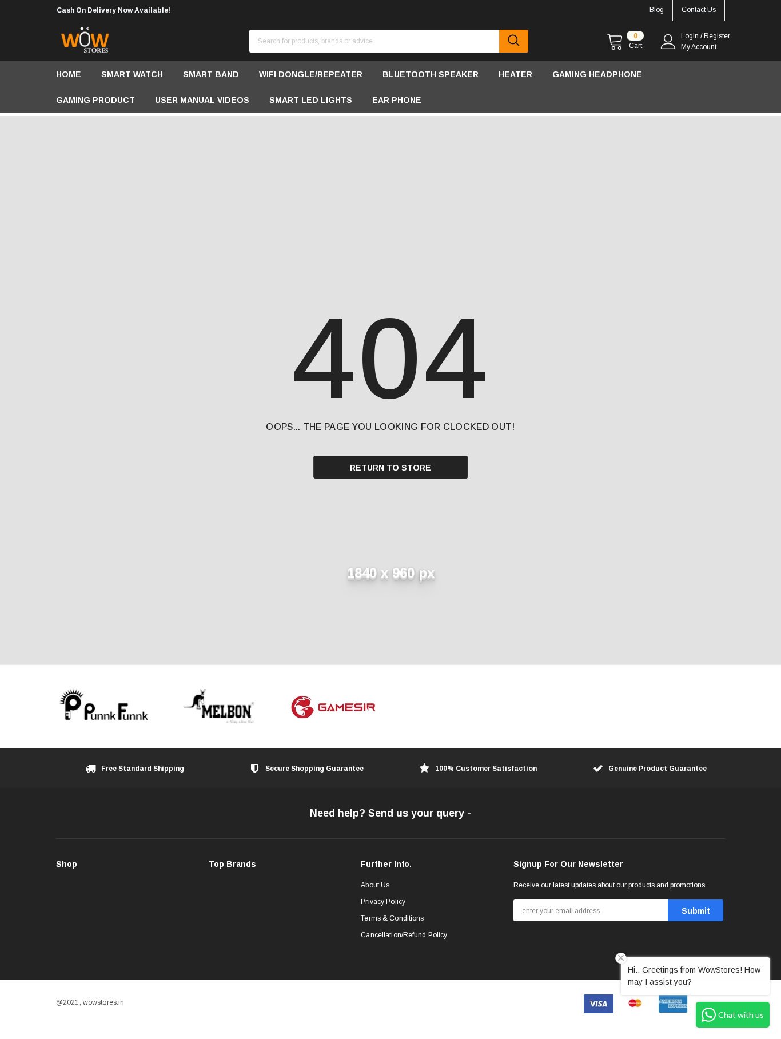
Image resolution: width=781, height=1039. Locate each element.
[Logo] (84, 37)
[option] (162, 10)
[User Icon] (668, 41)
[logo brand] (104, 706)
